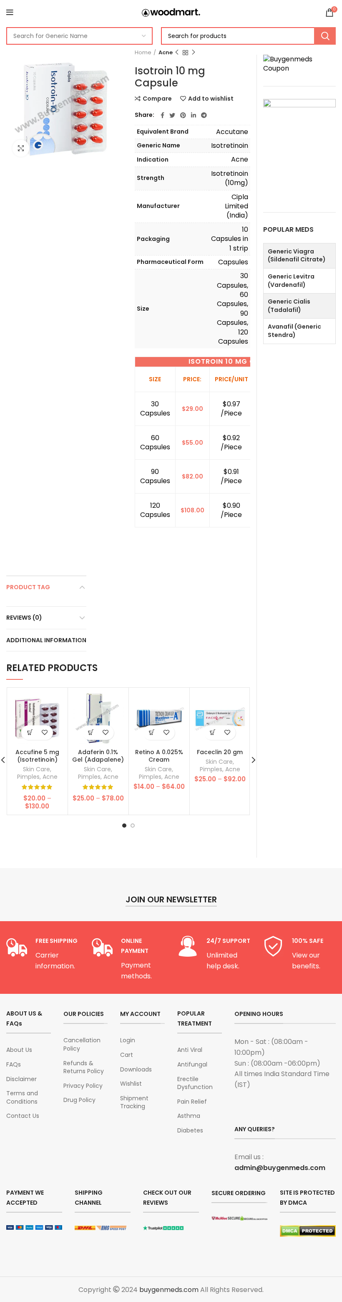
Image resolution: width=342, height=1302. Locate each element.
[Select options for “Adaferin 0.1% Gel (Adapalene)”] (90, 732)
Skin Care (36, 769)
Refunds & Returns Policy (83, 1067)
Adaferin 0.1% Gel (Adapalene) (98, 756)
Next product (193, 52)
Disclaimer (21, 1079)
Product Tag (28, 587)
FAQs (13, 1065)
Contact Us (22, 1116)
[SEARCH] (325, 36)
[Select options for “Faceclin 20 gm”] (212, 732)
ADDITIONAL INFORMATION (46, 640)
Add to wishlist (211, 98)
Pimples (28, 776)
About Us (19, 1050)
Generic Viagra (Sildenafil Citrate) (297, 255)
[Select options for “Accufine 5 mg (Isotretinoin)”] (30, 732)
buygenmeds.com (169, 1289)
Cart (126, 1055)
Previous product (177, 52)
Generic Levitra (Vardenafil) (291, 280)
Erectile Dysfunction (195, 1083)
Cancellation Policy (82, 1044)
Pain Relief (192, 1102)
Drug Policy (79, 1100)
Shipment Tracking (134, 1102)
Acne (165, 52)
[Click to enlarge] (21, 148)
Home (143, 52)
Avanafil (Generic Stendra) (294, 330)
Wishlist (131, 1084)
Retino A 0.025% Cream (159, 756)
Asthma (188, 1116)
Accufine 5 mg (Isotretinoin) (37, 756)
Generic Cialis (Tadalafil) (289, 305)
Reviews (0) (24, 617)
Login (127, 1040)
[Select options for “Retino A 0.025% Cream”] (151, 732)
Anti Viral (189, 1050)
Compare (157, 98)
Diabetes (190, 1131)
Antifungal (192, 1065)
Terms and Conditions (22, 1097)
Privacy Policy (83, 1086)
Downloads (136, 1070)
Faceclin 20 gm (220, 752)
